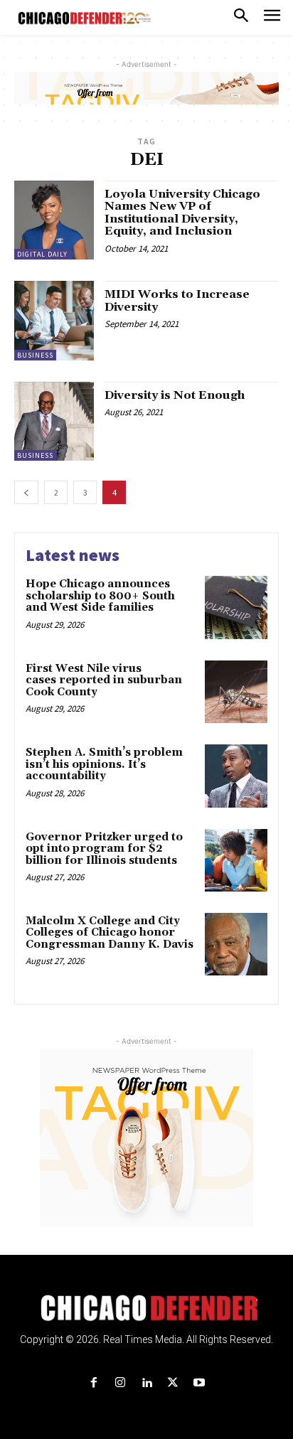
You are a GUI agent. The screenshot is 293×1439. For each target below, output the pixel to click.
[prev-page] (26, 492)
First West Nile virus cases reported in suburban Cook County (104, 680)
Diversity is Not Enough (175, 395)
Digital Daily (42, 254)
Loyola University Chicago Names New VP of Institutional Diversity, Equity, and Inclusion (182, 213)
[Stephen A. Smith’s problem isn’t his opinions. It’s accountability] (236, 775)
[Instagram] (119, 1383)
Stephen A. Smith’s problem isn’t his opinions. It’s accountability (104, 764)
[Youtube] (199, 1383)
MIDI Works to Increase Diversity (177, 300)
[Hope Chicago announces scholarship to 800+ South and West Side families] (236, 607)
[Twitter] (173, 1383)
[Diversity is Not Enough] (54, 421)
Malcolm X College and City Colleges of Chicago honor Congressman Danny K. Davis (109, 932)
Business (35, 355)
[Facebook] (93, 1383)
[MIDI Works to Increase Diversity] (54, 320)
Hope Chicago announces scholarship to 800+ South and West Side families (100, 595)
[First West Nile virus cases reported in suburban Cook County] (236, 691)
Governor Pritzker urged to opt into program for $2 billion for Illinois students (104, 848)
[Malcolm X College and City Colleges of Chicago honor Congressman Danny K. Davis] (236, 944)
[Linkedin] (146, 1383)
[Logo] (146, 1308)
